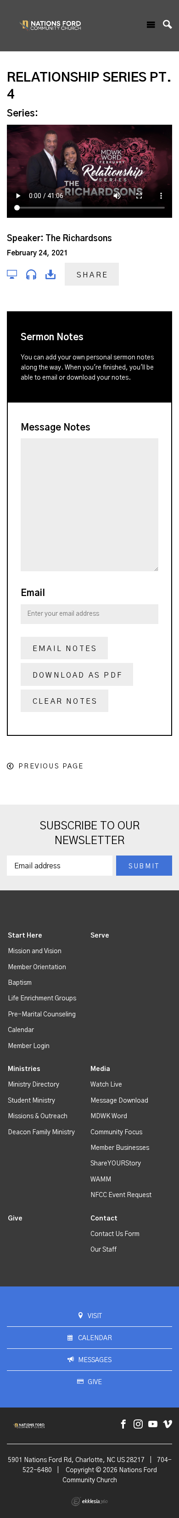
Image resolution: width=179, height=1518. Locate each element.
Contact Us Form (115, 1234)
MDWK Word (108, 1116)
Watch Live (106, 1085)
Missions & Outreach (37, 1116)
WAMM (100, 1179)
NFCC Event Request (120, 1195)
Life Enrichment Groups (42, 998)
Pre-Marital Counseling (42, 1014)
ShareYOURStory (115, 1163)
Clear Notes (65, 701)
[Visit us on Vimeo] (167, 1424)
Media (100, 1069)
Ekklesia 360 (89, 1501)
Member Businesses (119, 1148)
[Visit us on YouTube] (152, 1424)
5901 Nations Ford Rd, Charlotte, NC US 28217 (76, 1460)
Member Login (29, 1046)
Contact (103, 1218)
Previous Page (51, 766)
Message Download (119, 1101)
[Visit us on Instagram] (138, 1424)
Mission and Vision (35, 951)
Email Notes (65, 648)
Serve (99, 936)
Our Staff (103, 1250)
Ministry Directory (33, 1085)
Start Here (25, 936)
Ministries (24, 1069)
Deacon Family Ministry (41, 1132)
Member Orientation (37, 967)
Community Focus (116, 1132)
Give (15, 1218)
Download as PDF (78, 675)
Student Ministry (31, 1101)
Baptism (20, 983)
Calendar (21, 1030)
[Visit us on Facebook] (123, 1424)
